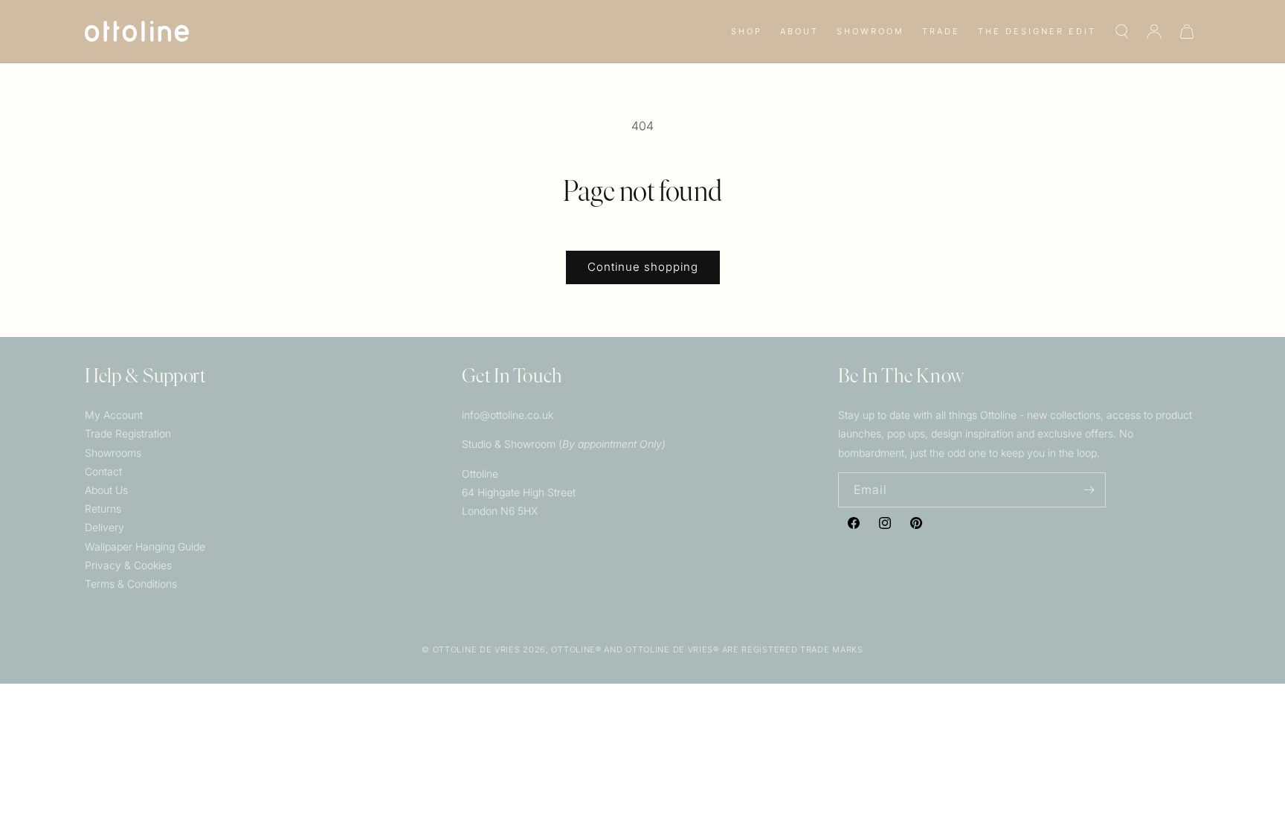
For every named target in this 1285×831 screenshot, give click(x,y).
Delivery (104, 527)
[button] (746, 31)
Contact (103, 471)
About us (106, 490)
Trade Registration (128, 433)
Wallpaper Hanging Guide (145, 546)
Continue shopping (642, 267)
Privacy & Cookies (128, 565)
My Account (114, 414)
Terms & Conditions (131, 583)
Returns (103, 508)
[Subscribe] (1088, 489)
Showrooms (113, 452)
